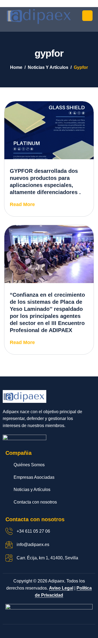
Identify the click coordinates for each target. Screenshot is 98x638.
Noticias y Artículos (32, 489)
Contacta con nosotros (35, 502)
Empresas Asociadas (34, 477)
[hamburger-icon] (87, 15)
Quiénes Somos (29, 464)
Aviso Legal (61, 588)
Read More (22, 204)
